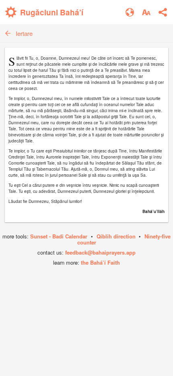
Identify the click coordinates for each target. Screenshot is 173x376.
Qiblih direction (116, 236)
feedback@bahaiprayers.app (100, 252)
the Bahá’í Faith (100, 262)
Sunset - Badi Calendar (58, 236)
